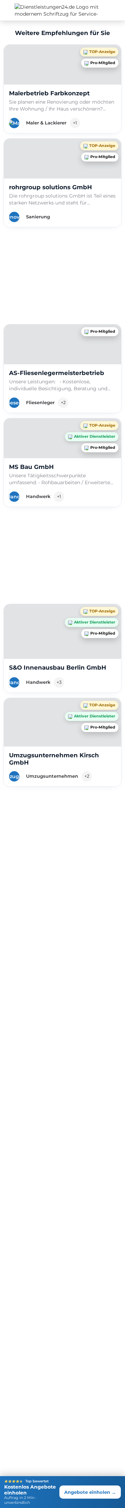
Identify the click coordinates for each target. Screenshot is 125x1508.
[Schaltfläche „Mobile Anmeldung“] (118, 10)
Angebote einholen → (90, 1492)
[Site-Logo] (15, 10)
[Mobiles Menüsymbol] (7, 10)
